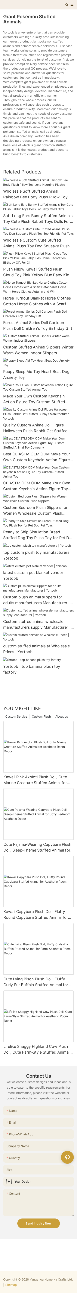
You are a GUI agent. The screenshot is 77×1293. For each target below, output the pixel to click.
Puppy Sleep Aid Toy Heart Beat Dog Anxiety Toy (36, 374)
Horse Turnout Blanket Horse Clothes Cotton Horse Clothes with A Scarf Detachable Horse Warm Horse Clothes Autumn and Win (38, 301)
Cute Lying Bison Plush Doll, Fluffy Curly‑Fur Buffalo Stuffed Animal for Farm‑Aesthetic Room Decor (35, 982)
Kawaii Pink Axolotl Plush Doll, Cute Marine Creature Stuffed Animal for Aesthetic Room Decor (35, 780)
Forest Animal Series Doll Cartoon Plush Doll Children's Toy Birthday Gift (37, 325)
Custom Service (16, 716)
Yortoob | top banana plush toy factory (31, 669)
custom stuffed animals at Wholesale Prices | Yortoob (36, 649)
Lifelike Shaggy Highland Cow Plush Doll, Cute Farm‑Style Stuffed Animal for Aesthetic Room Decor (36, 1049)
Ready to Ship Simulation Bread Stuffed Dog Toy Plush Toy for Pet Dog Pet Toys (38, 535)
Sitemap (11, 1285)
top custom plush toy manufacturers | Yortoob (37, 555)
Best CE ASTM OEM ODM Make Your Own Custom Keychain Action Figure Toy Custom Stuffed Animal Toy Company (36, 457)
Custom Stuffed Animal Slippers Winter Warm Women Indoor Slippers (38, 350)
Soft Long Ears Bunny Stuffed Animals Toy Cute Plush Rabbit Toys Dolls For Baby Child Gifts (38, 218)
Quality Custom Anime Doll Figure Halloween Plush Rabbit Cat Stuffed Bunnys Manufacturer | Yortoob (35, 428)
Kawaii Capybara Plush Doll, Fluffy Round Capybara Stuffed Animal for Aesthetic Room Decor (35, 914)
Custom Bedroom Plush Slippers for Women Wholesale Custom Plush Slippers (35, 510)
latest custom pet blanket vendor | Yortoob (34, 575)
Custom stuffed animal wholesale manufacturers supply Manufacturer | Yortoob (37, 624)
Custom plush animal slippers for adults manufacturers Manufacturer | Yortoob (36, 600)
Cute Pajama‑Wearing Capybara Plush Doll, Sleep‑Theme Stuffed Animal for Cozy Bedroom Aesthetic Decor (37, 847)
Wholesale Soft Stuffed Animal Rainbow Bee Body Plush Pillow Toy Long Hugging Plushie (35, 194)
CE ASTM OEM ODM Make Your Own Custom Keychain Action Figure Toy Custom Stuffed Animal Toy (36, 486)
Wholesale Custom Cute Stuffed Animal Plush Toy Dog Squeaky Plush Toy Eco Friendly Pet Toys (36, 243)
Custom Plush (41, 716)
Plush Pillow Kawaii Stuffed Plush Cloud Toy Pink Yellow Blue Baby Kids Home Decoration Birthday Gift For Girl (37, 272)
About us (61, 716)
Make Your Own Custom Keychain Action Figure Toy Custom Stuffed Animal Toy (34, 399)
